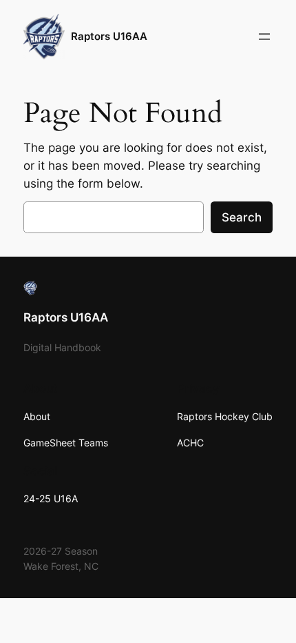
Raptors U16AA (109, 36)
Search (242, 217)
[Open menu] (264, 36)
